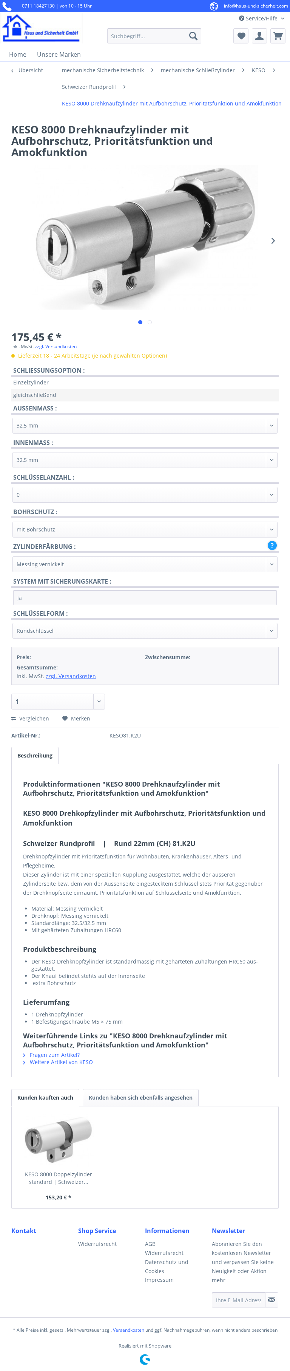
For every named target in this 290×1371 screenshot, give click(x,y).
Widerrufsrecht (97, 1243)
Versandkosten (128, 1330)
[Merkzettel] (240, 35)
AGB (150, 1243)
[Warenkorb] (277, 35)
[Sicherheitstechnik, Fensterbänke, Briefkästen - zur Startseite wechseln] (41, 28)
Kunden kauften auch (45, 1097)
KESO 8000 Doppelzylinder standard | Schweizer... (58, 1178)
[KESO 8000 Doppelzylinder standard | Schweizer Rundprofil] (58, 1140)
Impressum (159, 1279)
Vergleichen (33, 718)
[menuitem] (154, 35)
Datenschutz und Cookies (166, 1266)
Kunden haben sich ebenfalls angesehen (141, 1097)
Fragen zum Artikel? (54, 1054)
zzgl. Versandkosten (56, 346)
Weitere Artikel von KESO (60, 1062)
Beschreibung (34, 755)
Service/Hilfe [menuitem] (261, 18)
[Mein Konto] (259, 35)
